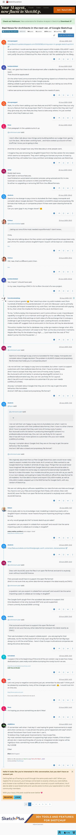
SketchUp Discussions (11, 31)
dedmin (10, 195)
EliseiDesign (20, 761)
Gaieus (10, 220)
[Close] (72, 771)
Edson (10, 508)
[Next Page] (50, 804)
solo (9, 679)
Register (8, 797)
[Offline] (4, 222)
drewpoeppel (12, 41)
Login (17, 797)
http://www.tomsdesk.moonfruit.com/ (19, 666)
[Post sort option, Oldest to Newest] (54, 35)
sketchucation (15, 2)
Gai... (9, 246)
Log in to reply (66, 35)
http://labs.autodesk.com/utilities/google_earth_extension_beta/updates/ (36, 548)
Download (65, 21)
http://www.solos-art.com (15, 692)
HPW (9, 170)
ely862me (11, 724)
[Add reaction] (54, 59)
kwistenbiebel (13, 66)
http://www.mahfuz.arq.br (15, 533)
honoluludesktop (14, 298)
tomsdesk (11, 656)
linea (9, 125)
